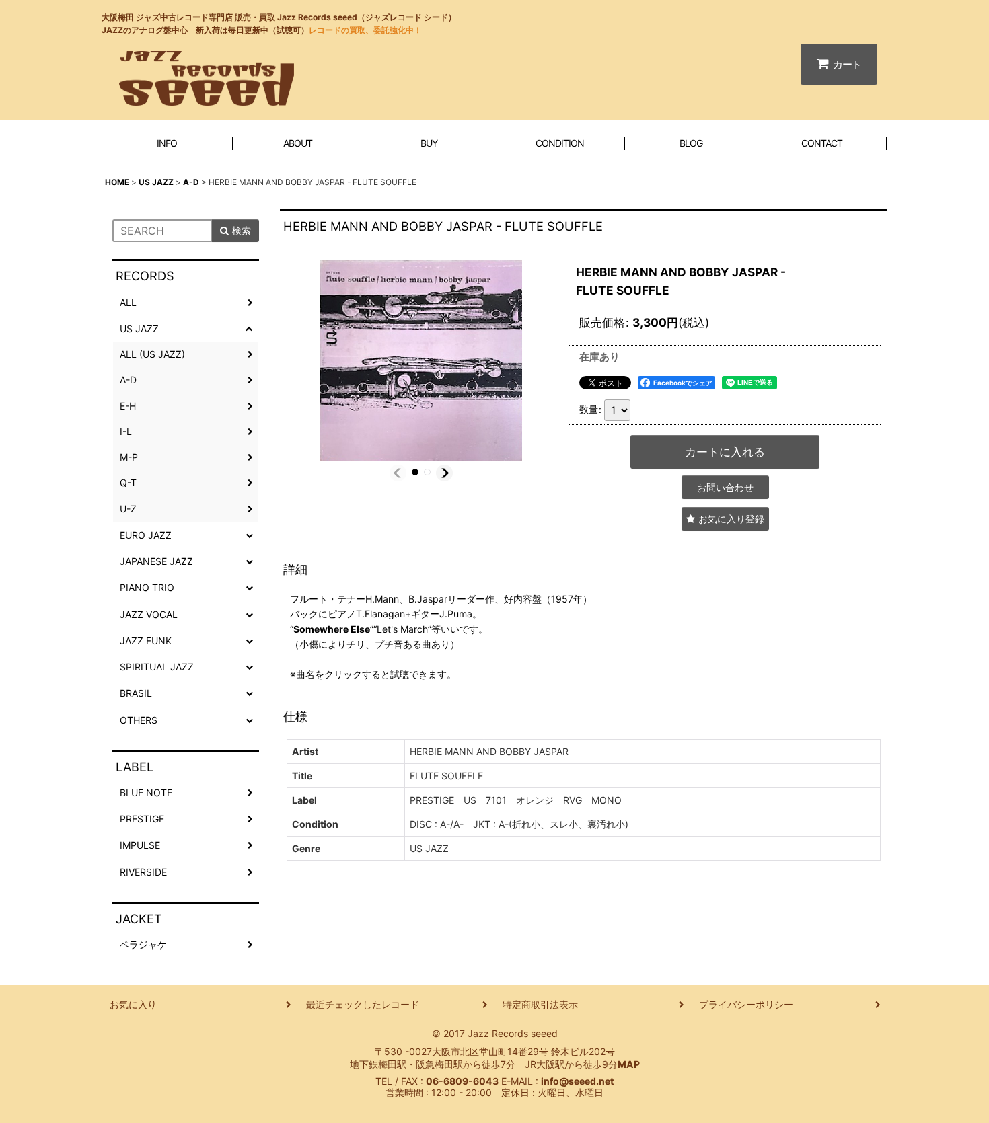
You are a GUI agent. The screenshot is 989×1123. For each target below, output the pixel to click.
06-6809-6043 (462, 1081)
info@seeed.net (577, 1081)
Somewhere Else (331, 629)
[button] (398, 473)
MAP (629, 1064)
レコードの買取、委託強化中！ (365, 30)
